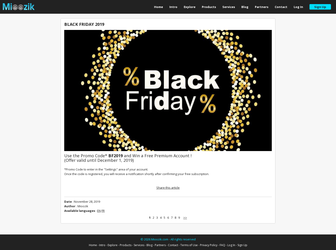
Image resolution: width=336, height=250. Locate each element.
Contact (281, 7)
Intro (173, 7)
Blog (244, 7)
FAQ (222, 245)
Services (228, 7)
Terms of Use (189, 245)
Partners (261, 7)
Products (209, 7)
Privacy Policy (208, 245)
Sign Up (242, 245)
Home (158, 7)
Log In (298, 7)
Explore (189, 7)
